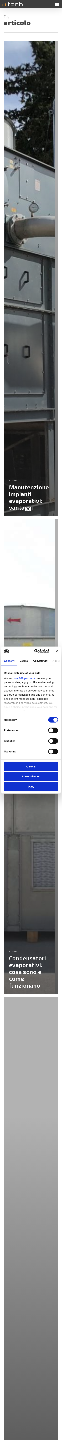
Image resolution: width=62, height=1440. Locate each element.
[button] (57, 4)
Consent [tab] (9, 660)
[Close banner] (57, 651)
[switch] (53, 730)
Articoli (13, 480)
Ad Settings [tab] (40, 660)
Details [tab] (23, 660)
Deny (31, 786)
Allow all (31, 766)
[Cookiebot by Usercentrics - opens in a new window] (36, 651)
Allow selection (31, 776)
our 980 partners (24, 678)
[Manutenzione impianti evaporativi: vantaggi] (31, 278)
